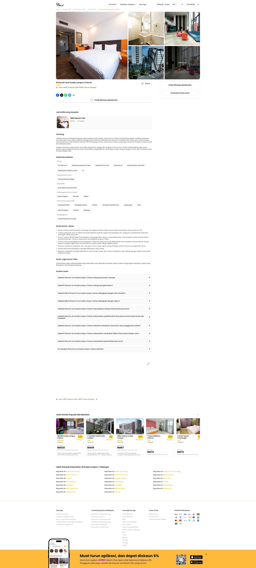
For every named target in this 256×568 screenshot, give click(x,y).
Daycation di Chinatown (100, 527)
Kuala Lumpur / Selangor (131, 530)
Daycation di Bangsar (99, 524)
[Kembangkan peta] (148, 363)
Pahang (125, 540)
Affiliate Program (62, 514)
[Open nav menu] (198, 4)
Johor (124, 535)
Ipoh (124, 532)
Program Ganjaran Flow (64, 517)
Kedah (124, 545)
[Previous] (192, 415)
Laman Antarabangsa (130, 527)
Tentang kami (127, 514)
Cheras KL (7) (92, 9)
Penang (125, 543)
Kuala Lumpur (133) (79, 9)
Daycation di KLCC (98, 517)
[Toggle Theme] (182, 4)
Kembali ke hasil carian (180, 93)
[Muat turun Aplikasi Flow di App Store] (196, 557)
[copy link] (73, 95)
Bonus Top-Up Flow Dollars (66, 519)
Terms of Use (153, 517)
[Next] (198, 415)
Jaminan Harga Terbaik (157, 519)
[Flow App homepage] (60, 4)
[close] (206, 554)
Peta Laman (126, 524)
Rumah (58, 9)
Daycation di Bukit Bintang (100, 514)
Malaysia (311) (67, 9)
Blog (124, 519)
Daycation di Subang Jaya (101, 519)
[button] (92, 45)
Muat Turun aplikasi (129, 522)
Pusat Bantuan (127, 517)
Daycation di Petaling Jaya (101, 522)
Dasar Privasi (153, 514)
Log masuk (190, 4)
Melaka (125, 537)
